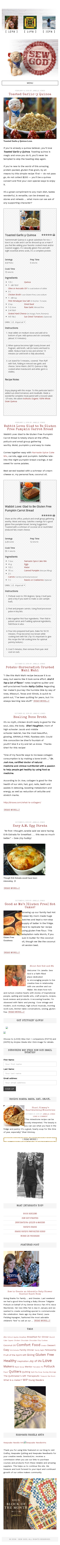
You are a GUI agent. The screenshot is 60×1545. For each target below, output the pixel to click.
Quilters (15, 1371)
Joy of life (35, 1361)
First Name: (8, 1060)
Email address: (10, 1078)
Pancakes (36, 1367)
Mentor (29, 1366)
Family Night (39, 1350)
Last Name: (8, 1069)
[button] (30, 83)
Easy (6, 1349)
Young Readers (36, 1380)
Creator (44, 1345)
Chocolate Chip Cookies (38, 1340)
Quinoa (27, 282)
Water (27, 567)
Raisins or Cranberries (34, 580)
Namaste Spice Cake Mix (35, 561)
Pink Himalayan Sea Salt (19, 301)
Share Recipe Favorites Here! (30, 1232)
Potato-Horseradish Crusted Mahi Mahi (30, 669)
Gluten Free (44, 1355)
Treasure (43, 1376)
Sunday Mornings (49, 1372)
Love (47, 1360)
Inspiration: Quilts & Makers (30, 1223)
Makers (8, 1366)
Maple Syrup (19, 1367)
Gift (24, 1355)
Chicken (17, 1340)
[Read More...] (16, 1012)
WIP (25, 1379)
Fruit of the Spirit (12, 1355)
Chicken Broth (14, 294)
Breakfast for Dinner (38, 1337)
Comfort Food (28, 1345)
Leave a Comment (40, 1116)
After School (8, 1337)
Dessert (51, 1345)
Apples (16, 1337)
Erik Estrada (14, 1350)
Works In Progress (30, 1236)
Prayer (5, 1372)
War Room (51, 1376)
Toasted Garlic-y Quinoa (30, 94)
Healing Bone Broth (30, 717)
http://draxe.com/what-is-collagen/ (22, 802)
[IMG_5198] (30, 501)
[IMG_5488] (12, 934)
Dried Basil (29, 304)
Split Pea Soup (36, 1372)
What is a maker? (12, 1380)
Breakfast (22, 1337)
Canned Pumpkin (31, 570)
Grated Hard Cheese (17, 313)
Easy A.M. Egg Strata (30, 826)
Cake (5, 1340)
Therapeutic (33, 1376)
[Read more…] (41, 701)
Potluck (49, 1366)
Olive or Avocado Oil (17, 288)
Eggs (26, 564)
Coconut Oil (9, 1345)
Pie (42, 1367)
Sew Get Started (30, 1218)
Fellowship (50, 1350)
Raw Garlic (29, 307)
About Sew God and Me (42, 966)
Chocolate (24, 1340)
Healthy (9, 1361)
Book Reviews (30, 1214)
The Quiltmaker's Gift (14, 1376)
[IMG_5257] (30, 137)
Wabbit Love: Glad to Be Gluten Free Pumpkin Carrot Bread (30, 428)
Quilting (26, 1372)
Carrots (11, 576)
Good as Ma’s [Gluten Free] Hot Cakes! (30, 906)
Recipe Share (30, 1227)
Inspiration (23, 1361)
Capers (10, 1340)
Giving (31, 1354)
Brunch (52, 1337)
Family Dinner (27, 1350)
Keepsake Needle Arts (13, 1442)
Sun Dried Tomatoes (33, 316)
